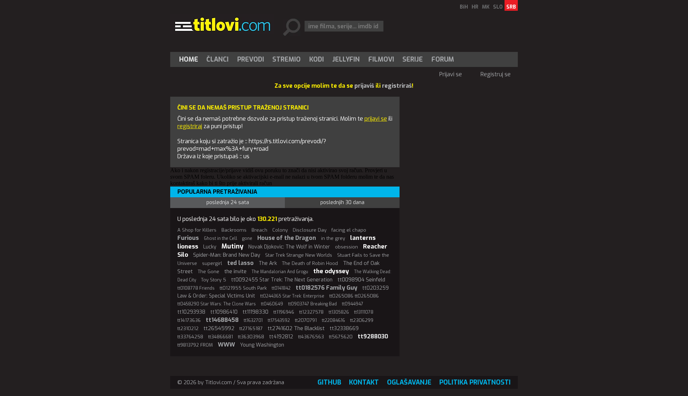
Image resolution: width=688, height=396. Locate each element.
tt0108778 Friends (196, 288)
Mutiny (232, 246)
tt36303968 (251, 337)
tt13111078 (363, 312)
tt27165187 (251, 328)
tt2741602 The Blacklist (296, 328)
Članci (217, 59)
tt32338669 (344, 328)
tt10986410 (224, 312)
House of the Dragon (286, 238)
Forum (442, 59)
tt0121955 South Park (243, 288)
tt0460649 (272, 304)
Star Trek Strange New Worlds (298, 255)
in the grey (333, 238)
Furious (188, 238)
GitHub (329, 382)
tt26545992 (219, 328)
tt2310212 (188, 328)
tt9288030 (373, 336)
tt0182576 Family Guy (326, 287)
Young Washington (262, 345)
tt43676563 (311, 337)
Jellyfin (346, 59)
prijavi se (375, 118)
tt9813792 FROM (195, 345)
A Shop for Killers (196, 230)
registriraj (189, 126)
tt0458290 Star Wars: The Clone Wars (216, 304)
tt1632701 (253, 320)
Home (188, 59)
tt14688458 (222, 320)
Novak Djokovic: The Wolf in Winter (289, 246)
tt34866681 (220, 337)
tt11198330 (255, 311)
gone (247, 238)
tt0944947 (352, 304)
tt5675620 (341, 337)
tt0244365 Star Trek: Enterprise (292, 296)
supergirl (212, 263)
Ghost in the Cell (220, 238)
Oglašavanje (409, 382)
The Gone (208, 272)
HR (475, 7)
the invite (235, 271)
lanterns (363, 238)
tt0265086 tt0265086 (354, 296)
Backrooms (234, 230)
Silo (182, 255)
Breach (259, 230)
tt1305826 (339, 312)
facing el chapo (348, 230)
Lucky (209, 246)
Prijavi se (450, 74)
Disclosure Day (309, 230)
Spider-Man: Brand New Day (226, 255)
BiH (464, 7)
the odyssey (331, 271)
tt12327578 (311, 312)
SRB (511, 7)
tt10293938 (191, 312)
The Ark (268, 263)
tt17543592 (279, 320)
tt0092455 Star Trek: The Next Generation (282, 279)
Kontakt (364, 382)
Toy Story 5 (213, 280)
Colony (280, 230)
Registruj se (496, 74)
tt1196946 (283, 312)
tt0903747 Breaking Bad (312, 304)
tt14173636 (189, 320)
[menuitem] (190, 59)
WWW (226, 344)
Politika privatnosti (475, 382)
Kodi (316, 59)
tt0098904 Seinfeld (361, 279)
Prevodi (250, 59)
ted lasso (240, 263)
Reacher (375, 246)
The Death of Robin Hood (310, 263)
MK (485, 7)
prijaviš (364, 86)
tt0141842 (281, 288)
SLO (498, 7)
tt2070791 (306, 320)
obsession (346, 247)
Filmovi (381, 59)
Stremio (286, 59)
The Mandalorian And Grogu (280, 272)
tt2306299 (361, 320)
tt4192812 (281, 336)
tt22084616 (333, 320)
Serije (412, 59)
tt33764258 (190, 337)
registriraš (397, 86)
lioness (187, 246)
